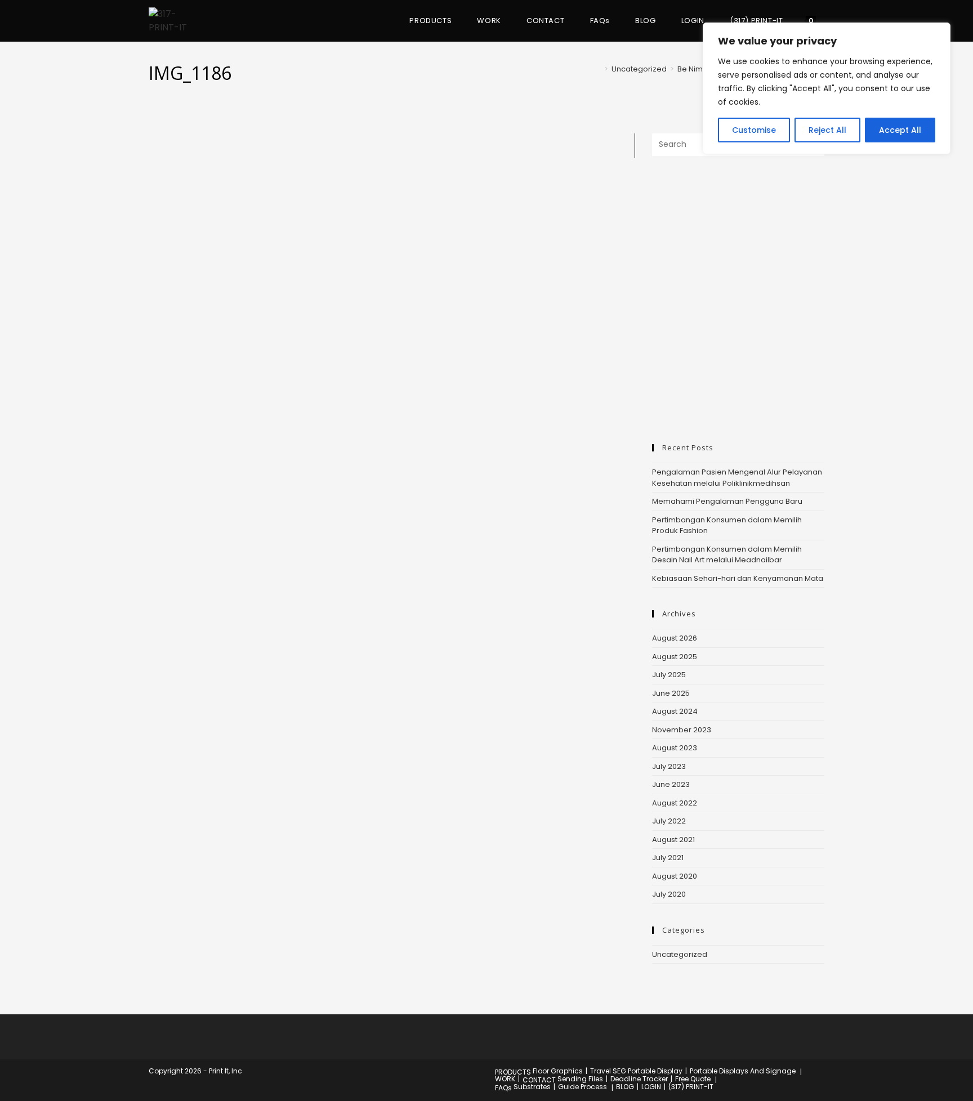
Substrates (532, 1086)
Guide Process (582, 1086)
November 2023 (681, 729)
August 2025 (674, 656)
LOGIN (651, 1086)
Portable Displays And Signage (743, 1071)
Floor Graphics (558, 1071)
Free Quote (693, 1079)
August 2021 (673, 839)
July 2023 (669, 766)
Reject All (827, 130)
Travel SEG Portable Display (636, 1071)
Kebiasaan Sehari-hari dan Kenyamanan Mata (737, 578)
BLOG (625, 1086)
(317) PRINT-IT (690, 1086)
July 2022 (669, 821)
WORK (505, 1079)
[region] (826, 88)
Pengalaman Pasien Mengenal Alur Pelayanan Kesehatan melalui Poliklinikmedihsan (737, 478)
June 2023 (671, 784)
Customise (754, 130)
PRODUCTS (513, 1072)
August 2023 (674, 747)
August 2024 (675, 711)
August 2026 (674, 638)
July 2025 (669, 674)
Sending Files (580, 1079)
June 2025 (671, 693)
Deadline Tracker (639, 1079)
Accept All (900, 130)
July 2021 (668, 857)
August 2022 (674, 803)
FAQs (503, 1088)
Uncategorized (679, 954)
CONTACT (539, 1080)
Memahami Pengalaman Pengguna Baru (727, 501)
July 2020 (669, 894)
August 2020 (674, 876)
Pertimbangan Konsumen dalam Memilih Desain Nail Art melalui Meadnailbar (727, 555)
